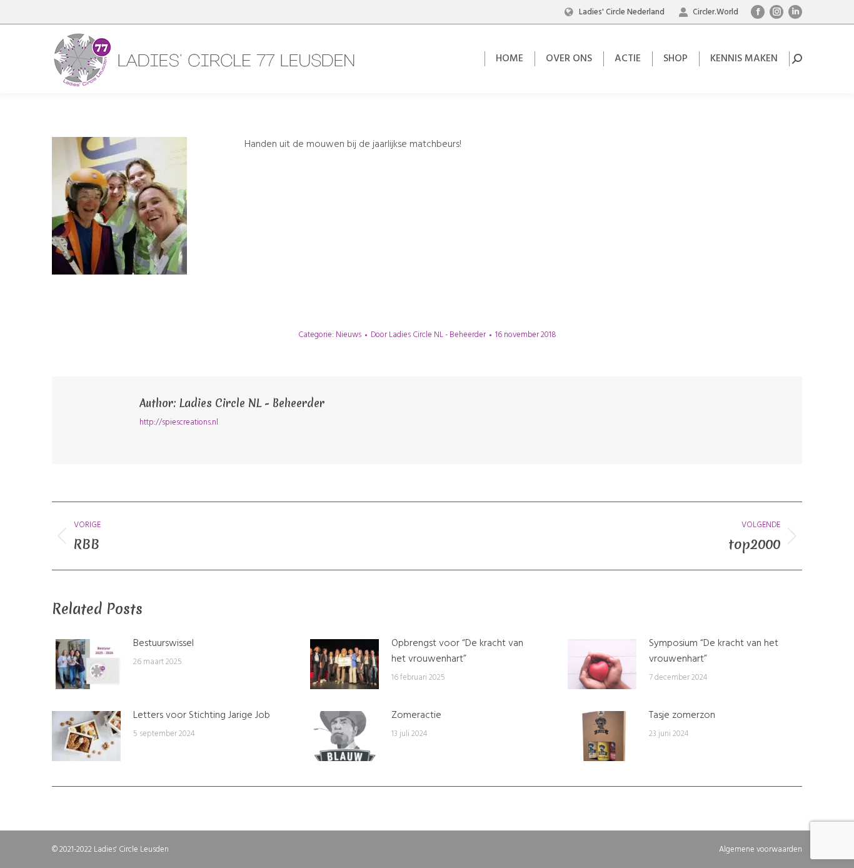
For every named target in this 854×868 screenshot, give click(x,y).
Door (428, 334)
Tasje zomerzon (682, 716)
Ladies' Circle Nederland (622, 12)
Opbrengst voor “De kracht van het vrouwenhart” (457, 651)
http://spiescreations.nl (178, 422)
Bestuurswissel (163, 644)
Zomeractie (416, 716)
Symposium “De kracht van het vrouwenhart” (713, 651)
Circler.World (715, 12)
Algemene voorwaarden (760, 849)
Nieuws (348, 334)
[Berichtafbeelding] (86, 664)
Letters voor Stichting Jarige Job (201, 716)
